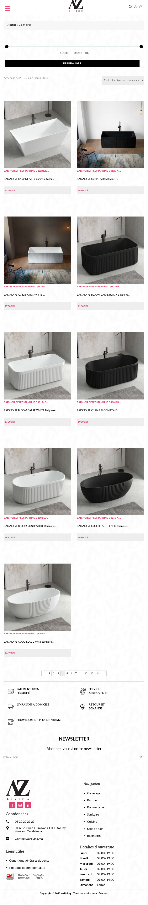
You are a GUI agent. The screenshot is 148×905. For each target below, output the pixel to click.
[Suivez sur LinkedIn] (28, 805)
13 (91, 673)
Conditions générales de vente (29, 860)
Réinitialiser (72, 63)
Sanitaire (93, 814)
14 (97, 673)
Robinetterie (95, 807)
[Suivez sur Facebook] (12, 805)
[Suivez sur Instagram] (20, 805)
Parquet (92, 800)
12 (85, 673)
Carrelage (93, 793)
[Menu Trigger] (7, 8)
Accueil (12, 24)
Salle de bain (95, 828)
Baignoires (94, 835)
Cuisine (92, 821)
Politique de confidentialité (27, 867)
